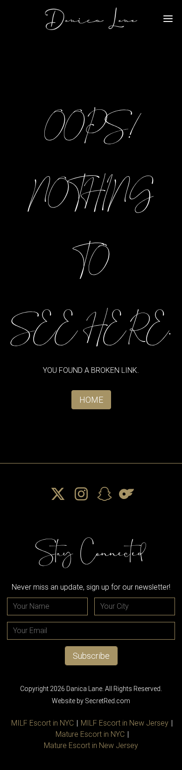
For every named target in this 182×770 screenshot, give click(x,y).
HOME (91, 400)
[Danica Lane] (91, 18)
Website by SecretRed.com (91, 701)
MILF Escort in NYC (42, 723)
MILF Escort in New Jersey (124, 723)
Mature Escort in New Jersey (91, 745)
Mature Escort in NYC (90, 734)
